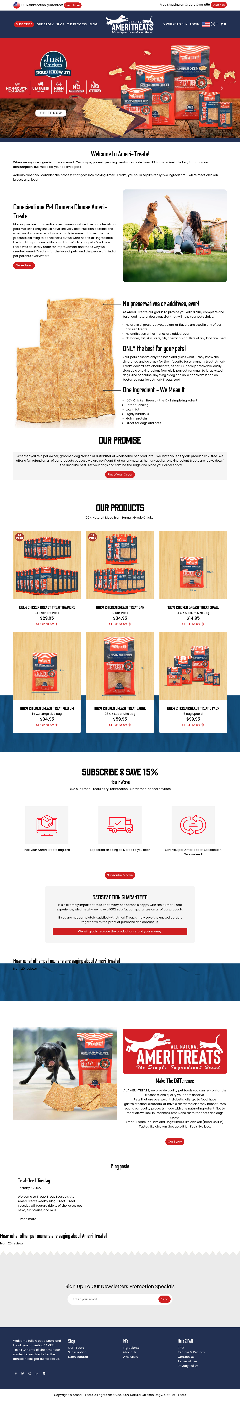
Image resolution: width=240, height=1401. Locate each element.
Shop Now (218, 5)
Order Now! (24, 265)
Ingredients (131, 1348)
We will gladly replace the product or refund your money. (120, 931)
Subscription (77, 1352)
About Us (129, 1352)
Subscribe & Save (120, 875)
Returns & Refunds (191, 1352)
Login (194, 24)
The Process (77, 24)
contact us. (150, 922)
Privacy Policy (188, 1366)
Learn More (72, 5)
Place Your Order (120, 474)
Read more (28, 1219)
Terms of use (187, 1361)
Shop (60, 24)
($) (213, 24)
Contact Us (186, 1357)
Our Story (45, 24)
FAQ (181, 1348)
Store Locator (78, 1357)
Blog (93, 24)
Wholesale (130, 1357)
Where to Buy (176, 24)
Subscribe (24, 24)
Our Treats (76, 1348)
